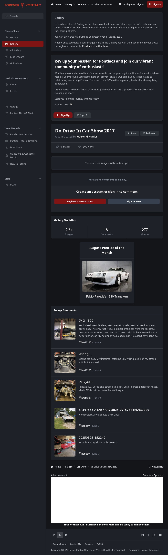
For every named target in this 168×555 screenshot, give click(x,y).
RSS (101, 544)
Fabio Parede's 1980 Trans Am (107, 296)
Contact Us (75, 544)
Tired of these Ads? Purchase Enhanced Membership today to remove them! (107, 524)
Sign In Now (134, 201)
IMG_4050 (86, 382)
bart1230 (86, 342)
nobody (85, 425)
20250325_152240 (92, 437)
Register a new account (80, 201)
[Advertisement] (107, 500)
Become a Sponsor (153, 475)
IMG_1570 (86, 320)
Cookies (89, 544)
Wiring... (85, 354)
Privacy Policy (59, 544)
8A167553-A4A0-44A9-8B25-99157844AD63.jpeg (114, 409)
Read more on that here (95, 46)
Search (14, 16)
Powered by (144, 550)
